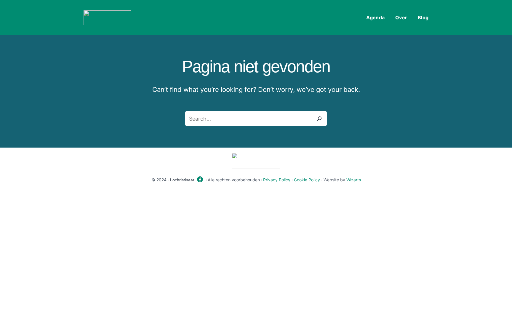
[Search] (319, 118)
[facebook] (200, 179)
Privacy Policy (276, 179)
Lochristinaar (182, 180)
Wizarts (353, 179)
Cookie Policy (307, 179)
